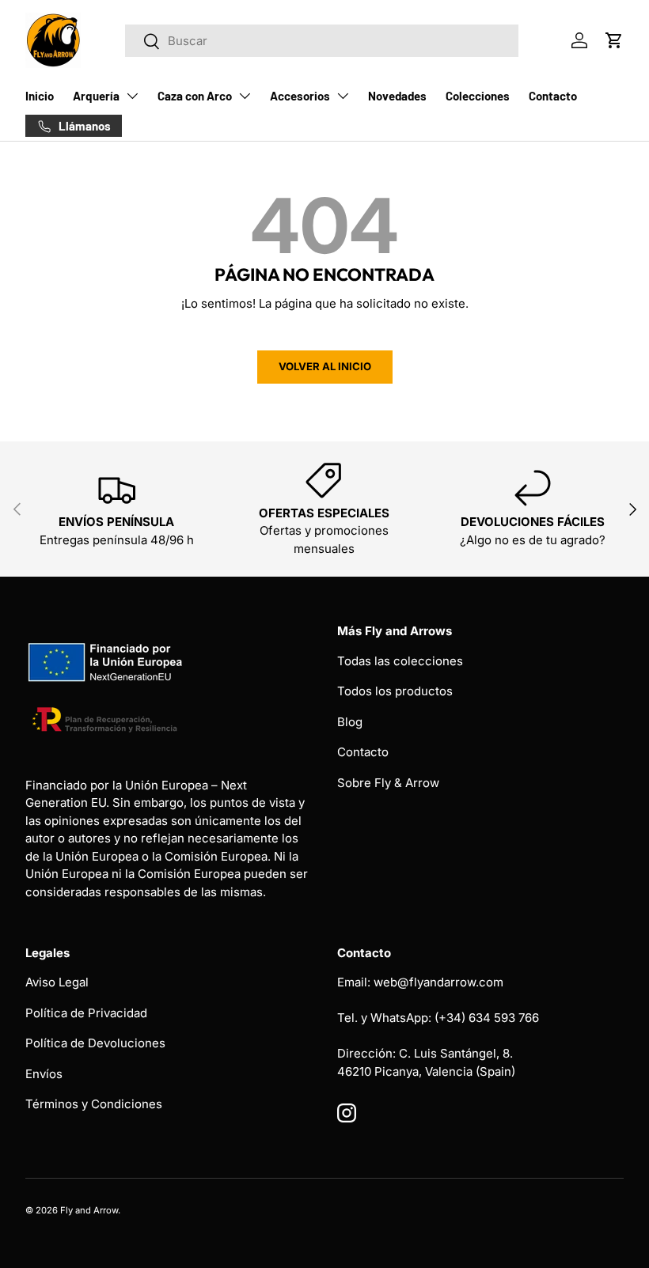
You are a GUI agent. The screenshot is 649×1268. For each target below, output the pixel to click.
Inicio (39, 96)
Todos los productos (395, 690)
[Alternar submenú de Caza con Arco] (244, 95)
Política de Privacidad (86, 1012)
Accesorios (300, 96)
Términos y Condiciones (93, 1103)
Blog (349, 721)
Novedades (397, 96)
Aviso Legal (57, 982)
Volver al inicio (325, 366)
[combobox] (321, 41)
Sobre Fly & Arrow (388, 782)
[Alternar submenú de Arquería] (132, 95)
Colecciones (478, 96)
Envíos (44, 1073)
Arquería (96, 96)
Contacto (553, 96)
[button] (614, 40)
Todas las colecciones (400, 660)
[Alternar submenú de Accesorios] (342, 95)
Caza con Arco (195, 96)
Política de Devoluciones (95, 1042)
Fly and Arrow (89, 1210)
